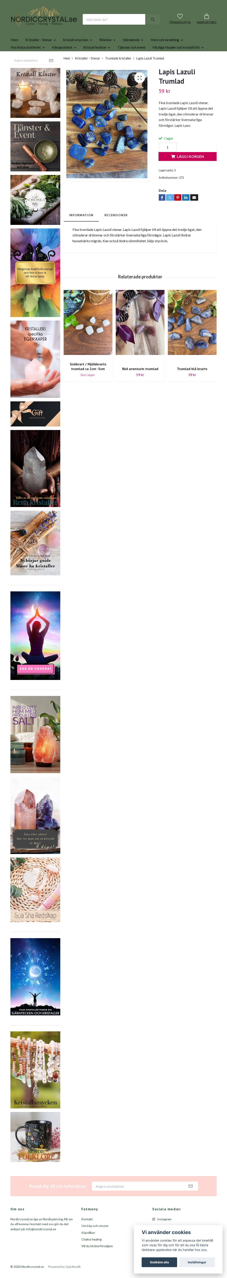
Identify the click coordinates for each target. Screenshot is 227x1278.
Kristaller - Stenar (38, 65)
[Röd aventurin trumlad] (140, 352)
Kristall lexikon (94, 73)
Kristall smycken (75, 65)
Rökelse (105, 65)
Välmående (131, 65)
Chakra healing (91, 1265)
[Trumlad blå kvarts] (192, 352)
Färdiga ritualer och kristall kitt (176, 73)
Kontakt (87, 1245)
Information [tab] (81, 241)
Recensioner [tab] (116, 241)
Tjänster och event (131, 73)
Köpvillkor (88, 1258)
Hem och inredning (165, 65)
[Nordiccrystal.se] (62, 26)
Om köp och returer (95, 1252)
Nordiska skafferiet (26, 73)
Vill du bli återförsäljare (97, 1272)
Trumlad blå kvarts (192, 394)
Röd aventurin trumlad (140, 394)
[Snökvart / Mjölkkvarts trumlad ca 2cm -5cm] (88, 350)
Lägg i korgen (190, 182)
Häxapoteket (62, 73)
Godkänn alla (159, 1262)
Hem (14, 65)
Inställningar (197, 1262)
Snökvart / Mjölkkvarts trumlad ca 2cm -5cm (88, 392)
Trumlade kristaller (118, 84)
